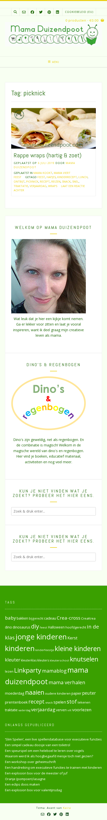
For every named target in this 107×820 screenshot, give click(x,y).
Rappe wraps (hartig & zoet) (48, 155)
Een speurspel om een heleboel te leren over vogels (44, 750)
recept (45, 181)
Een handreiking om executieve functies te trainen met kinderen (53, 767)
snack (66, 181)
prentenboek (16, 702)
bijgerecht (36, 618)
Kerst (72, 638)
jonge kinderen (41, 637)
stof (72, 701)
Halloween (56, 627)
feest (41, 177)
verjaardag (38, 186)
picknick (32, 181)
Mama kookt (42, 173)
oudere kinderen (58, 693)
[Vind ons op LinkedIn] (57, 12)
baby (10, 618)
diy (35, 626)
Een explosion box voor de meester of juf (36, 773)
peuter (89, 693)
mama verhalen (67, 682)
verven (61, 710)
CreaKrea (88, 618)
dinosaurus (21, 627)
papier (76, 693)
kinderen (20, 648)
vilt (69, 710)
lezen (9, 671)
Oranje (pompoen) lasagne (25, 779)
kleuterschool (59, 660)
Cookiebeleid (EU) (79, 12)
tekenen (84, 702)
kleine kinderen (78, 648)
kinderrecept (67, 177)
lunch (83, 177)
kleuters (43, 660)
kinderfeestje (44, 650)
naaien (34, 692)
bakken (22, 618)
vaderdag (24, 710)
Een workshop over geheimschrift (30, 762)
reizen (55, 181)
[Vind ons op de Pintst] (49, 12)
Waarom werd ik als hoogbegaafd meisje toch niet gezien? (49, 756)
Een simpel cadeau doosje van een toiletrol (37, 745)
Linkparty (27, 670)
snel (75, 181)
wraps (52, 186)
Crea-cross (68, 618)
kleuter (12, 660)
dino (8, 627)
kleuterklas (29, 660)
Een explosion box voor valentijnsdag (33, 790)
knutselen (84, 659)
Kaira (67, 808)
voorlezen (82, 709)
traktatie (21, 186)
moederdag (14, 693)
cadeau (50, 618)
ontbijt (19, 181)
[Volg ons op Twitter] (41, 12)
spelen (60, 702)
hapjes (51, 177)
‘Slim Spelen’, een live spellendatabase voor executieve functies (53, 739)
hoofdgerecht (75, 627)
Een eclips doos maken (22, 784)
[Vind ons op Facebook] (32, 12)
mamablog (54, 670)
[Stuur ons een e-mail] (24, 12)
